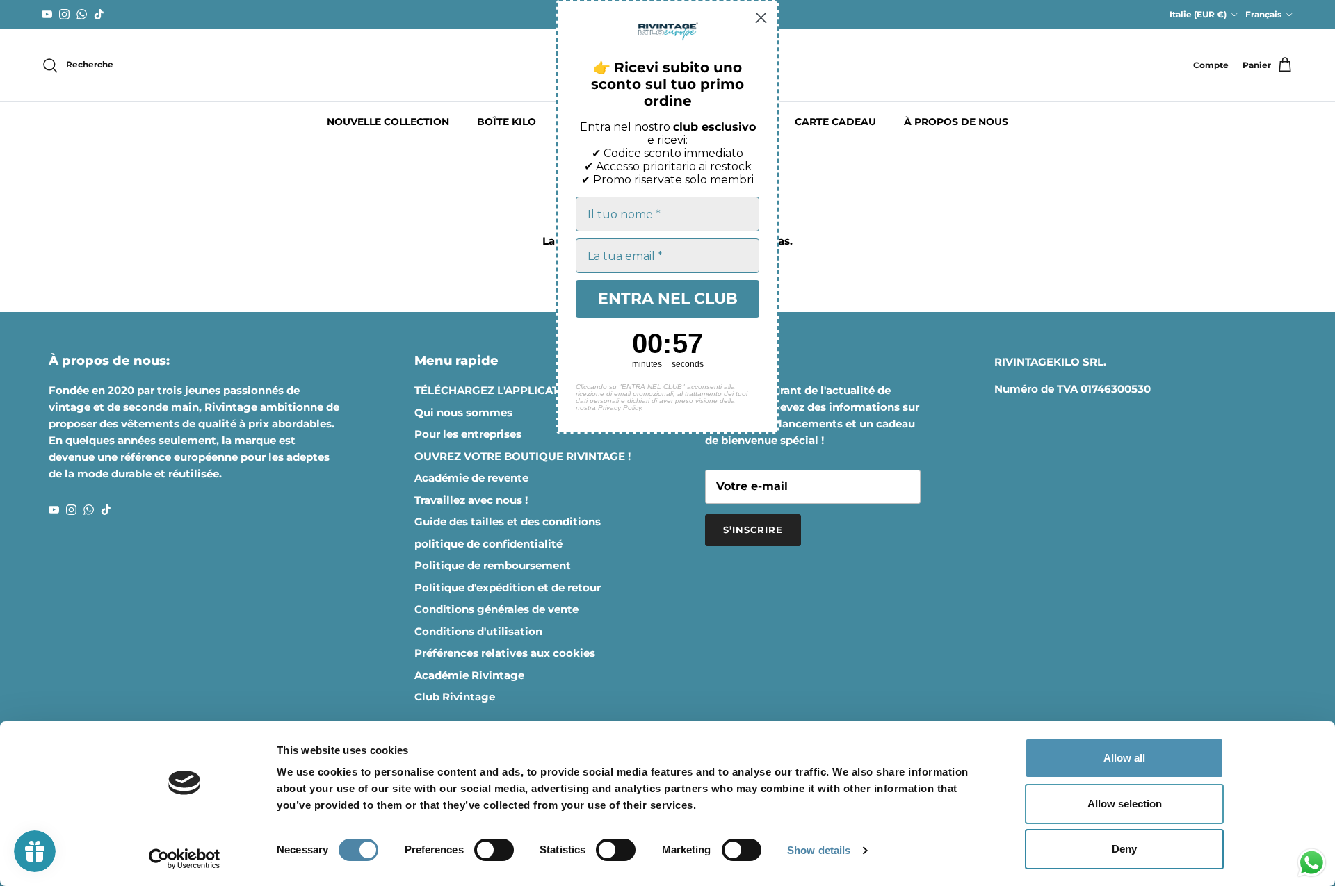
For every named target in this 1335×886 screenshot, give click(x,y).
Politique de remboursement (492, 565)
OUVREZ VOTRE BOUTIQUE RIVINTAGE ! (522, 456)
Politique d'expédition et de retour (507, 587)
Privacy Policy (619, 407)
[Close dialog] (761, 18)
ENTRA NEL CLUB (668, 298)
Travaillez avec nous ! (471, 500)
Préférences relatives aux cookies (504, 652)
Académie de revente (471, 477)
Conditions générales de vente (496, 609)
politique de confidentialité (488, 543)
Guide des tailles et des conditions (507, 521)
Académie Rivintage (469, 675)
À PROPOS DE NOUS (956, 121)
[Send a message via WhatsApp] (1311, 862)
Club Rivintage (454, 696)
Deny (1124, 849)
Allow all (1124, 758)
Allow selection (1124, 804)
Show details (818, 850)
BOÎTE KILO (506, 121)
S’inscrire (753, 529)
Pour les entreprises (467, 434)
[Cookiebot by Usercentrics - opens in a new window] (184, 858)
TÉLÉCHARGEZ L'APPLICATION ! (499, 390)
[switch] (494, 850)
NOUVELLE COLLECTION (388, 121)
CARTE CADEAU (835, 121)
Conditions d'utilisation (478, 631)
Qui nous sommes (463, 412)
